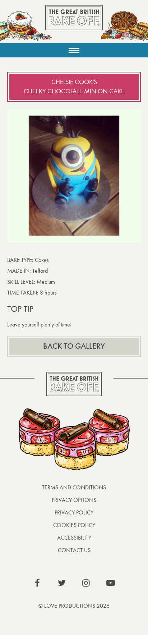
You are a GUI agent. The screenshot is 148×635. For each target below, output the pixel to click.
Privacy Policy (74, 512)
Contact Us (74, 550)
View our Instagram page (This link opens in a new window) (86, 583)
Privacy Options (74, 500)
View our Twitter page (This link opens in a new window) (61, 583)
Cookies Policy (74, 525)
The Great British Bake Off (74, 24)
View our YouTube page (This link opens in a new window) (110, 583)
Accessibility (74, 537)
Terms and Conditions (74, 487)
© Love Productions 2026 (74, 605)
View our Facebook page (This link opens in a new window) (37, 583)
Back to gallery (74, 346)
